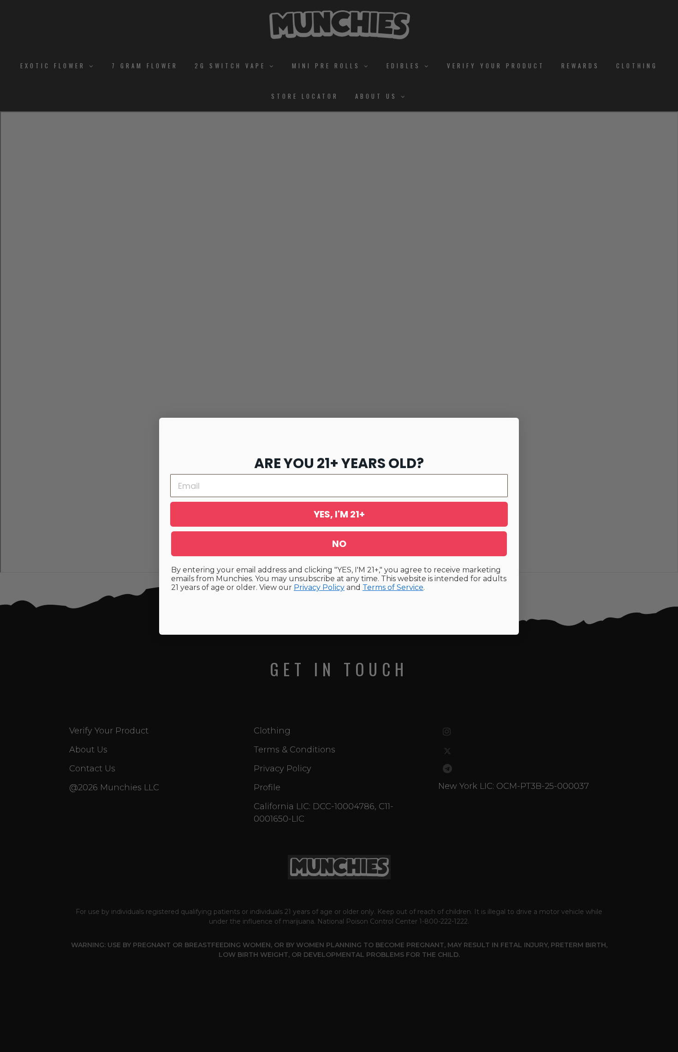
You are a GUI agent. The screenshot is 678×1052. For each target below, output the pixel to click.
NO (339, 543)
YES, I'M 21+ (339, 514)
